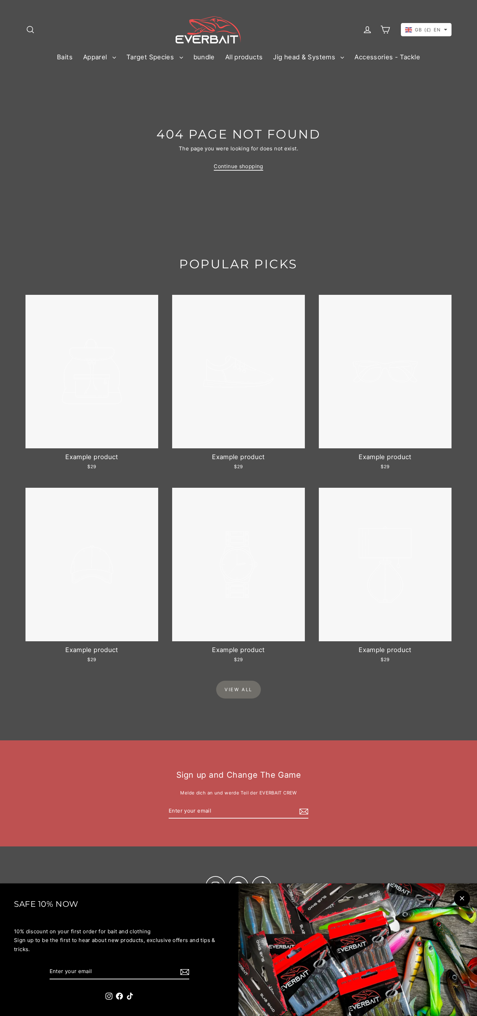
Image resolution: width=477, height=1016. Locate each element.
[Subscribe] (183, 971)
